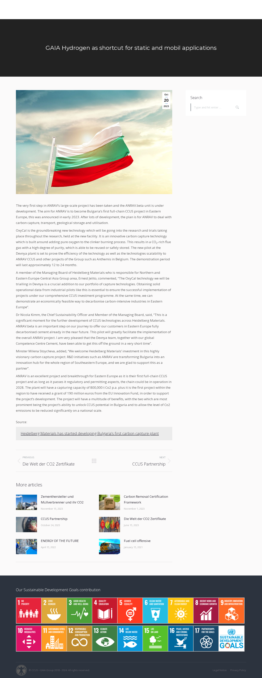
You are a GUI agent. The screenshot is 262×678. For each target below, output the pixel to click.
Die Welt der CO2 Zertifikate (145, 518)
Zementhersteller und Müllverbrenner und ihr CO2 (62, 499)
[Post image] (26, 502)
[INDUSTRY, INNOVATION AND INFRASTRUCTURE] (231, 611)
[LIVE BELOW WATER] (130, 639)
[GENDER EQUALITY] (130, 611)
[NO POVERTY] (28, 611)
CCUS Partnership (54, 518)
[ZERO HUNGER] (54, 611)
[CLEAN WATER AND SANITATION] (155, 611)
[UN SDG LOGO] (231, 639)
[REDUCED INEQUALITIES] (28, 639)
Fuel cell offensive (137, 541)
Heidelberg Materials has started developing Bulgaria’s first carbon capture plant (90, 433)
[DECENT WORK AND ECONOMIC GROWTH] (205, 611)
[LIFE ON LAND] (155, 639)
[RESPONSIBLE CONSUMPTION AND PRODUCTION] (79, 639)
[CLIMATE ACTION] (104, 639)
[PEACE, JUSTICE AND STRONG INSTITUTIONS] (180, 639)
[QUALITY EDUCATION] (104, 611)
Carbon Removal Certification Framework (146, 499)
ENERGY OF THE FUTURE (60, 541)
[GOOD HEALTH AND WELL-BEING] (79, 611)
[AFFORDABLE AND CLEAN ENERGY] (180, 611)
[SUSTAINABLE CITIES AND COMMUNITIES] (54, 639)
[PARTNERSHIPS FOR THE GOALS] (205, 639)
